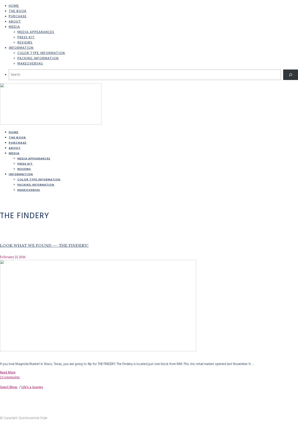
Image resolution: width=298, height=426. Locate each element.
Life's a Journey (32, 387)
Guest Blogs (8, 387)
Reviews (25, 42)
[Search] (290, 75)
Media (14, 26)
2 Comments (10, 377)
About (15, 21)
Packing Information (38, 58)
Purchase (18, 16)
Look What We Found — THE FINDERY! (44, 245)
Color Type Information (41, 53)
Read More (7, 372)
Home (14, 5)
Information (21, 47)
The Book (18, 11)
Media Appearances (35, 32)
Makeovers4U (30, 63)
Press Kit (26, 37)
